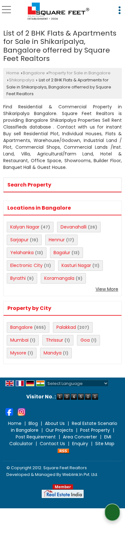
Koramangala (59, 278)
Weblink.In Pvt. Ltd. (80, 474)
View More (107, 289)
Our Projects (59, 430)
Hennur (57, 240)
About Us (55, 423)
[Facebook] (9, 411)
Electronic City (26, 265)
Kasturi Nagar (76, 265)
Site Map (104, 443)
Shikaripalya (21, 80)
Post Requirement (36, 437)
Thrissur (54, 340)
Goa (85, 340)
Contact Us (52, 443)
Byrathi (18, 278)
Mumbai (19, 340)
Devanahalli (74, 227)
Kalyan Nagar (24, 227)
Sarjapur (19, 240)
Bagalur (62, 252)
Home (12, 73)
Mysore (18, 353)
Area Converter (80, 437)
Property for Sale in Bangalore (79, 73)
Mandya (53, 353)
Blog (33, 423)
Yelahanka (22, 252)
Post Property (95, 430)
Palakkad (66, 327)
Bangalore (34, 73)
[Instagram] (21, 411)
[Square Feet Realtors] (59, 11)
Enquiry (80, 443)
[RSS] (63, 450)
